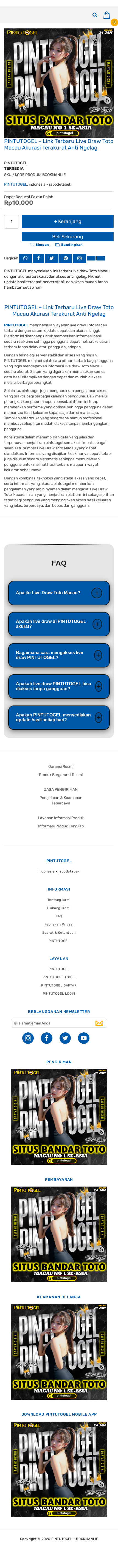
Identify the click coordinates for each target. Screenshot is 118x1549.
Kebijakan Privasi (59, 924)
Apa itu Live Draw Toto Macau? (48, 592)
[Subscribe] (99, 1023)
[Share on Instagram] (79, 258)
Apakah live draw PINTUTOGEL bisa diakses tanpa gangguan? (53, 686)
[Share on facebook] (38, 258)
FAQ (59, 916)
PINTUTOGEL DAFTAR (59, 985)
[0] (108, 15)
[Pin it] (65, 258)
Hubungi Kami (59, 908)
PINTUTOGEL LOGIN (59, 993)
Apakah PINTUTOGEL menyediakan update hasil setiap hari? (53, 717)
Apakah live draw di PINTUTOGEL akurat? (51, 624)
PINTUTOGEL (15, 184)
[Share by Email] (91, 258)
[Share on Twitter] (51, 258)
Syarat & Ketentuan (59, 933)
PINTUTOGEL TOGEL (59, 977)
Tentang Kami (59, 900)
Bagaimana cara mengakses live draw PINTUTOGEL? (49, 655)
